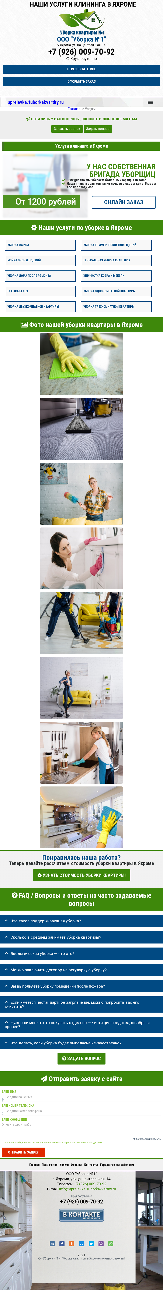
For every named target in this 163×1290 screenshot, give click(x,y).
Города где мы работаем (117, 1164)
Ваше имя (9, 1092)
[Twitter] (91, 1243)
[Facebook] (62, 1243)
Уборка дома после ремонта (29, 276)
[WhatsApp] (110, 1243)
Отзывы (76, 1164)
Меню (150, 100)
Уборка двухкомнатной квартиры (33, 306)
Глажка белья (17, 291)
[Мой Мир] (81, 1243)
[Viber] (101, 1243)
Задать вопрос (97, 129)
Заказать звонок (67, 129)
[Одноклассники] (71, 1243)
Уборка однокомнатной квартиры (109, 291)
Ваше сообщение (15, 1120)
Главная (34, 1164)
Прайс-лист (50, 1164)
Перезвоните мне (81, 69)
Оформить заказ (81, 81)
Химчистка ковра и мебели (103, 276)
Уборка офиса (18, 245)
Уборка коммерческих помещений (109, 245)
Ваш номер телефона (18, 1106)
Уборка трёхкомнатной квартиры (108, 306)
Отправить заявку (23, 1152)
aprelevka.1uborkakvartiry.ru (36, 102)
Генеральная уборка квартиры (106, 260)
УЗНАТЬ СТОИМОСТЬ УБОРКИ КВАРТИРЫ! (84, 875)
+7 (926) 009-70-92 (81, 52)
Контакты (91, 1164)
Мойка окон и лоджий (24, 260)
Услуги (64, 1164)
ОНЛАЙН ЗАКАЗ (123, 202)
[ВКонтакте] (52, 1243)
